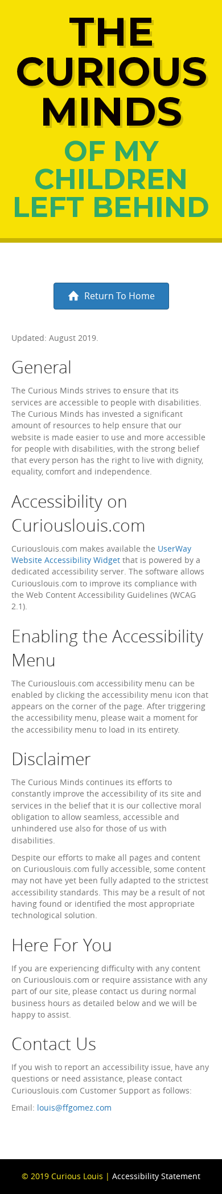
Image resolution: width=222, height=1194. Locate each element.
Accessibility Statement (156, 1176)
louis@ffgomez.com (74, 1107)
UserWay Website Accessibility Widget (101, 554)
